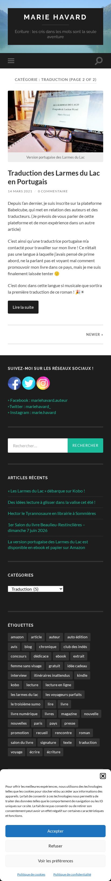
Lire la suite (23, 307)
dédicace (41, 656)
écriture (53, 751)
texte (67, 742)
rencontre (63, 732)
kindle (82, 675)
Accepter (55, 831)
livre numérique (24, 713)
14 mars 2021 (20, 191)
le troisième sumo (25, 704)
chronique (47, 646)
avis (14, 646)
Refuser (55, 845)
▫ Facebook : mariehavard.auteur (38, 400)
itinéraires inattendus (52, 675)
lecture (32, 684)
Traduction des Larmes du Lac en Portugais (54, 177)
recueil (42, 732)
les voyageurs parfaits (64, 694)
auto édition (77, 637)
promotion (20, 732)
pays (53, 723)
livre (64, 704)
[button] (103, 776)
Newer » (94, 334)
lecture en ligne (58, 684)
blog (28, 646)
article (36, 637)
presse (69, 723)
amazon (17, 637)
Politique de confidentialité (72, 874)
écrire (35, 751)
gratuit (54, 665)
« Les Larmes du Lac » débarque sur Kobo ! (46, 490)
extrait (78, 656)
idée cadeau (77, 665)
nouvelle (91, 713)
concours (18, 656)
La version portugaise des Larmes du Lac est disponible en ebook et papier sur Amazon (48, 544)
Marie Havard (55, 17)
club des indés (75, 646)
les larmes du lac (24, 694)
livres (49, 713)
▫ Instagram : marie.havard (32, 412)
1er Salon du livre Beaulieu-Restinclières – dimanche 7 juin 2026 (46, 527)
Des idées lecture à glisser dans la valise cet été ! (51, 502)
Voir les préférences (55, 860)
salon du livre (22, 742)
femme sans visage (26, 665)
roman (84, 732)
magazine (69, 713)
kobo (15, 684)
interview (19, 675)
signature (48, 742)
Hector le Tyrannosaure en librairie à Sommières (52, 513)
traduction (88, 742)
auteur (54, 637)
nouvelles (19, 723)
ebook (61, 656)
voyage (16, 751)
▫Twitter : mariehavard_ (29, 406)
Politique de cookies (31, 874)
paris (38, 723)
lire (50, 704)
